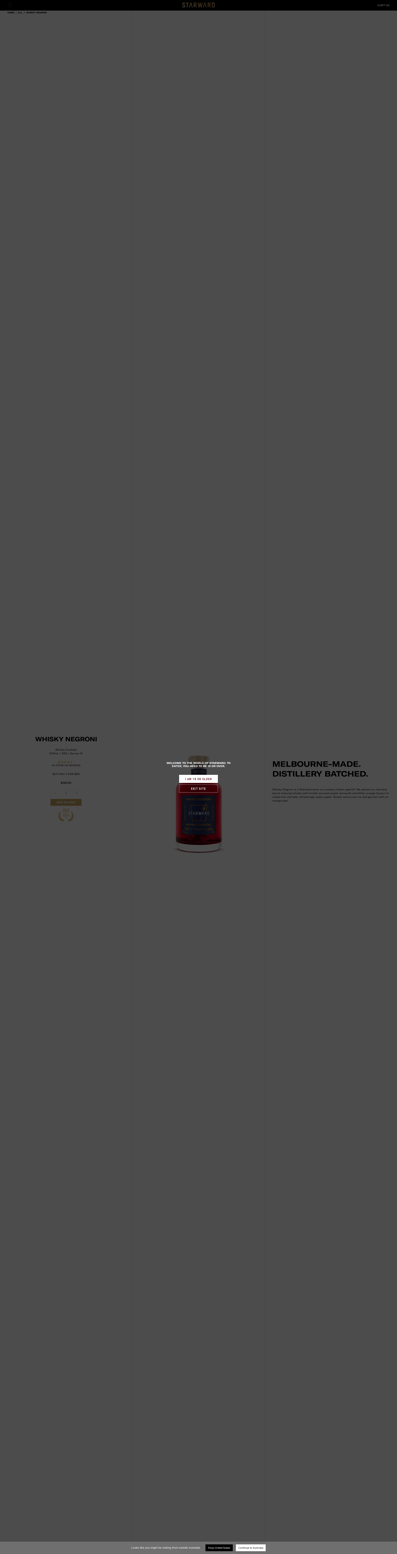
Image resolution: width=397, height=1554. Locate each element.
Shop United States (219, 1547)
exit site (198, 788)
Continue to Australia (250, 1547)
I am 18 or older (198, 779)
